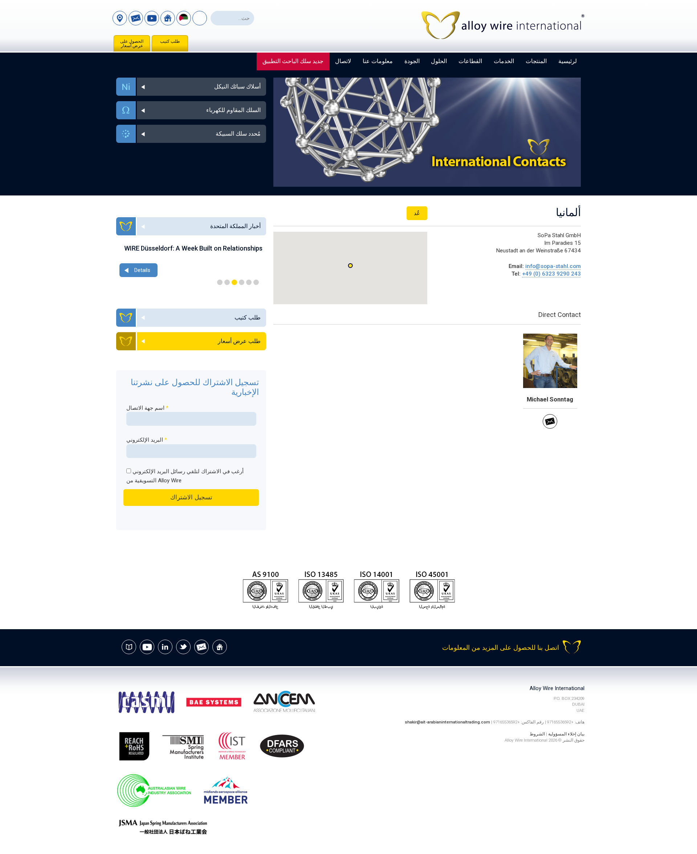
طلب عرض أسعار (239, 341)
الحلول (439, 61)
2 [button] (249, 282)
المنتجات (536, 61)
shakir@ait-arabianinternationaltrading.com (447, 722)
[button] (350, 265)
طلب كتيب (170, 41)
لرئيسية (567, 61)
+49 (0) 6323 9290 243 (551, 274)
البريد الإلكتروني (146, 440)
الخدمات (504, 61)
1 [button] (256, 282)
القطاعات (470, 61)
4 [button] (234, 282)
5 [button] (227, 282)
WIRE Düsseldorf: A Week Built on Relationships (193, 248)
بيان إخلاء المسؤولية (566, 734)
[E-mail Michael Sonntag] (550, 427)
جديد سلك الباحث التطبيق (292, 61)
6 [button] (220, 282)
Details (142, 270)
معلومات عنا (378, 61)
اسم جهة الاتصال (147, 408)
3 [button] (241, 282)
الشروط (537, 734)
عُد (417, 213)
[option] (191, 261)
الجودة (412, 61)
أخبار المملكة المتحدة (235, 226)
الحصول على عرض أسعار (131, 43)
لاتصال (343, 61)
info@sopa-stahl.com (553, 266)
